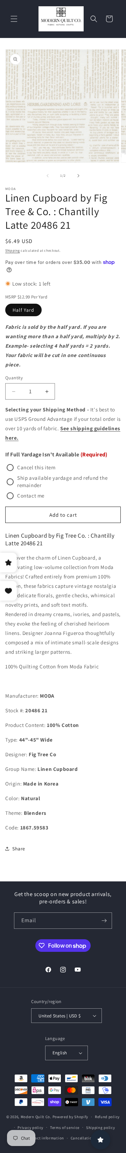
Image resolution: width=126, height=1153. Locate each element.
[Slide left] (47, 175)
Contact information (45, 1138)
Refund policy (107, 1116)
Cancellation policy (88, 1138)
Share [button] (18, 848)
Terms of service (64, 1127)
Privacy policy (30, 1127)
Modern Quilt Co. (36, 1116)
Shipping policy (100, 1127)
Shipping (12, 250)
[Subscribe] (104, 920)
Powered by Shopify (70, 1116)
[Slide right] (78, 175)
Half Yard (23, 310)
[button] (14, 18)
